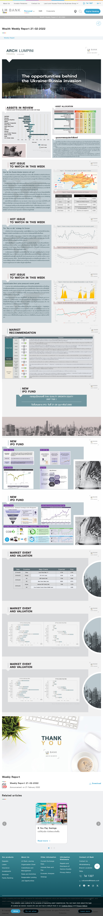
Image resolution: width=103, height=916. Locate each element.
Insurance (5, 868)
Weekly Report (32, 17)
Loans (4, 864)
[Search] (81, 11)
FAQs (81, 871)
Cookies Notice (67, 906)
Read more (43, 840)
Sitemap (44, 877)
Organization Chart (28, 864)
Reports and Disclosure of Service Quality (65, 866)
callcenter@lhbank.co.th (90, 880)
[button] (48, 848)
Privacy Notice (65, 872)
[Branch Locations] (76, 11)
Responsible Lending (28, 877)
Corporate (50, 11)
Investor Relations (20, 3)
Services (5, 874)
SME (40, 11)
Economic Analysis (47, 873)
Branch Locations (85, 868)
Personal (28, 11)
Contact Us (35, 3)
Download (96, 783)
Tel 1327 (89, 3)
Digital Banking (92, 11)
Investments (6, 871)
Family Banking (7, 878)
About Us (6, 3)
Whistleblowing (84, 864)
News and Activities (28, 874)
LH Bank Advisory (18, 17)
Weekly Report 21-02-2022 (24, 783)
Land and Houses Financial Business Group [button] (60, 3)
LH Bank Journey (27, 861)
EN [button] (98, 3)
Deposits (5, 861)
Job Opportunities (27, 881)
